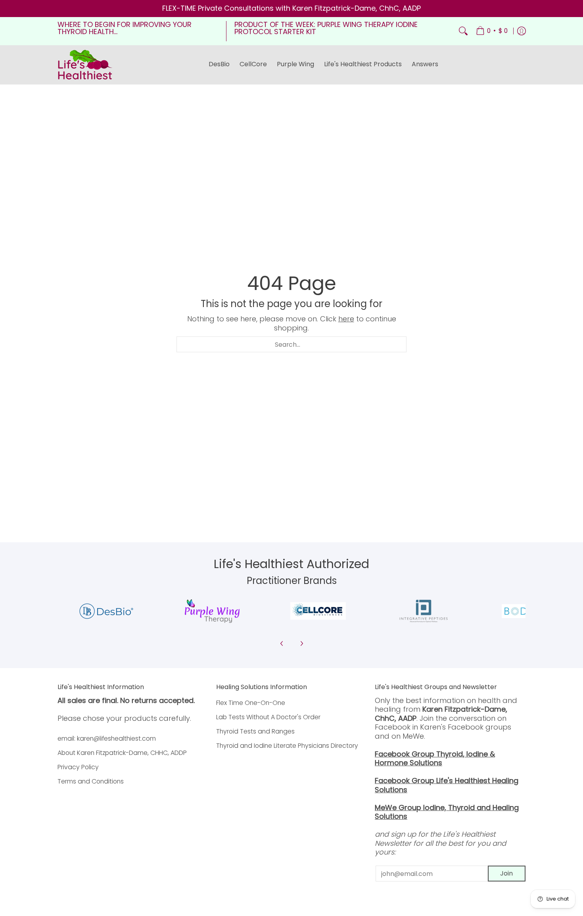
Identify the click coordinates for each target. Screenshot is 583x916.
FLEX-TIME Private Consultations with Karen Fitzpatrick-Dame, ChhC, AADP (291, 8)
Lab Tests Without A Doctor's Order (268, 717)
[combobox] (291, 344)
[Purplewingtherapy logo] (212, 611)
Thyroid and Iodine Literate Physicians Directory (287, 745)
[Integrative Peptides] (424, 611)
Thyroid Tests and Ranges (255, 731)
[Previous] (282, 643)
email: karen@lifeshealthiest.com (107, 738)
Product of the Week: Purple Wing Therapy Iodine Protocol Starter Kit (326, 27)
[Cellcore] (318, 611)
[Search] (463, 31)
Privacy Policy (78, 767)
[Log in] (521, 31)
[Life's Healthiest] (85, 64)
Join (506, 873)
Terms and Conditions (91, 781)
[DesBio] (106, 611)
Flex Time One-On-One (250, 702)
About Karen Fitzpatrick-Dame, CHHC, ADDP (122, 752)
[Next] (301, 643)
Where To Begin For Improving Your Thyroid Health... (125, 27)
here (346, 319)
